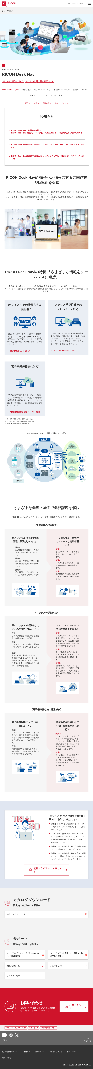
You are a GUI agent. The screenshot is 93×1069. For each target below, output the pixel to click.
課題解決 (46, 103)
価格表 (32, 95)
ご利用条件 (26, 1052)
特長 (35, 103)
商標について (40, 1052)
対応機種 (75, 90)
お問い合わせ (6, 1058)
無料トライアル (60, 103)
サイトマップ (71, 1052)
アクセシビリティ (55, 1052)
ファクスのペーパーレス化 (42, 90)
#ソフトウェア (30, 81)
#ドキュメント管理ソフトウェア (13, 81)
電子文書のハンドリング (61, 90)
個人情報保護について (10, 1052)
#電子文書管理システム (46, 81)
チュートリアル (42, 95)
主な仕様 (84, 90)
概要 (26, 103)
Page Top (87, 1041)
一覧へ (4, 1040)
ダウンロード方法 (56, 95)
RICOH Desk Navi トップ (10, 90)
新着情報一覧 (26, 90)
